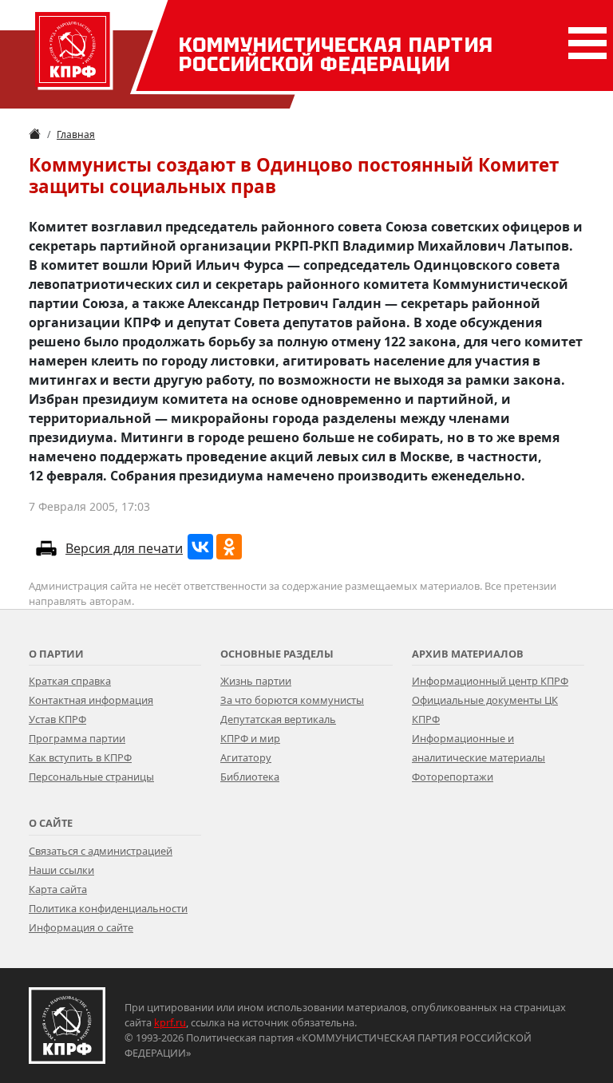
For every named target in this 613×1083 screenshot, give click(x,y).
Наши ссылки (61, 870)
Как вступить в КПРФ (80, 757)
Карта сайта (58, 889)
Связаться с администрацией (100, 851)
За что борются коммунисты (292, 700)
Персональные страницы (91, 776)
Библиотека (249, 776)
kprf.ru (170, 1022)
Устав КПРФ (57, 719)
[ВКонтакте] (200, 546)
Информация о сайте (81, 927)
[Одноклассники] (229, 546)
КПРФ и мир (250, 738)
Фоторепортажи (452, 776)
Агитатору (245, 757)
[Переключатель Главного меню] (584, 43)
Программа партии (77, 738)
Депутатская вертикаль (278, 719)
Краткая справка (70, 681)
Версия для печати (124, 548)
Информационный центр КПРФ (490, 681)
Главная (76, 134)
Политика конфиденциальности (108, 908)
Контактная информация (91, 700)
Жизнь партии (255, 681)
